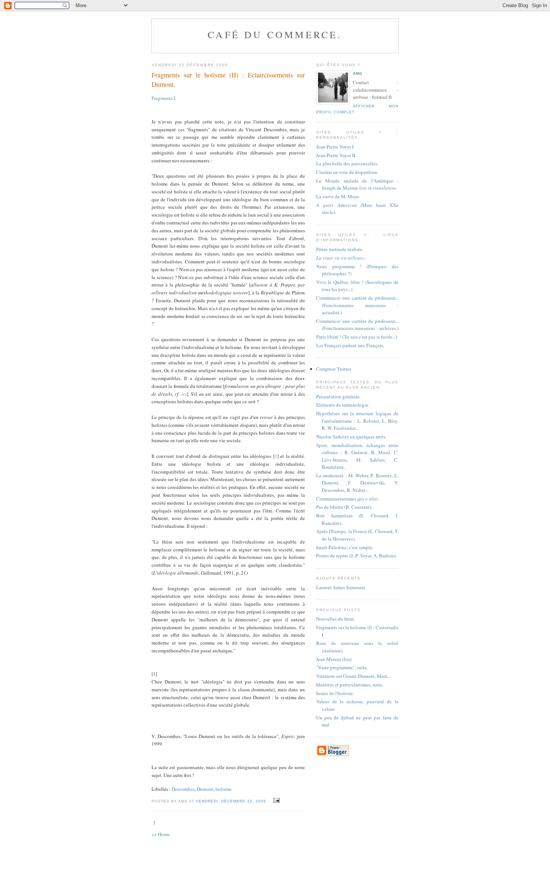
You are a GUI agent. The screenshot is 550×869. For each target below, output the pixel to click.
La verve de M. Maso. (338, 196)
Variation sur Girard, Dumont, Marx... (353, 676)
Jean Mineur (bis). (334, 659)
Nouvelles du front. (335, 618)
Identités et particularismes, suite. (350, 684)
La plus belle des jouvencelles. (347, 163)
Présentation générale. (338, 396)
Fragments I (163, 98)
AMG (358, 73)
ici (184, 394)
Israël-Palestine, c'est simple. (344, 547)
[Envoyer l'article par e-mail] (275, 800)
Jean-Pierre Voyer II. (336, 155)
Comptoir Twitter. (334, 368)
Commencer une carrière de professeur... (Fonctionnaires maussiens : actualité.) (357, 305)
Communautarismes (347, 498)
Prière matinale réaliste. (339, 249)
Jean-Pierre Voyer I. (335, 146)
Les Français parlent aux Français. (350, 345)
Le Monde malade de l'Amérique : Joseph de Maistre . (357, 184)
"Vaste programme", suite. (342, 667)
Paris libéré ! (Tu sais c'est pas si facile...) (356, 336)
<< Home (161, 834)
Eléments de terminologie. (342, 404)
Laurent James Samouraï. (341, 587)
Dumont (205, 789)
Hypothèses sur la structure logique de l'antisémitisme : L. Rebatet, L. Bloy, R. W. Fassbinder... (357, 420)
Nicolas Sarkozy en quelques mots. (351, 436)
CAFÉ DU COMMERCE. (275, 34)
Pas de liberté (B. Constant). (344, 507)
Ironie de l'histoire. (335, 693)
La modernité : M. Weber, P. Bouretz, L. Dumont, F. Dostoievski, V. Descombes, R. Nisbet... (357, 482)
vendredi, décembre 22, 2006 (231, 801)
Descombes (183, 789)
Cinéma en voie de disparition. (347, 172)
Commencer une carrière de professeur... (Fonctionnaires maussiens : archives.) (357, 325)
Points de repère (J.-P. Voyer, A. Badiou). (356, 555)
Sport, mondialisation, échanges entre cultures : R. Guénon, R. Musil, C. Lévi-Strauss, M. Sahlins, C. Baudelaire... (357, 456)
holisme (224, 789)
